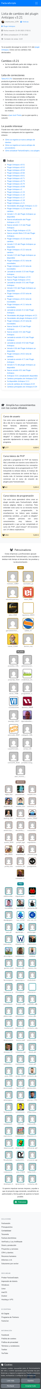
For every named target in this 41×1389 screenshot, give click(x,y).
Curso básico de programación (18, 495)
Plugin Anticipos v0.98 (16, 186)
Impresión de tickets (9, 1281)
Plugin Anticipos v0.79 (16, 184)
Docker (4, 1296)
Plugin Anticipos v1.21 (16, 203)
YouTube (4, 1353)
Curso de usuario (11, 416)
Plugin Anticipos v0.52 (16, 167)
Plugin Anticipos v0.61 (16, 175)
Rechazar (10, 1386)
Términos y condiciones (10, 1346)
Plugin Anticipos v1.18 (16, 200)
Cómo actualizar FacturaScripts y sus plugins (22, 150)
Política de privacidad (9, 1342)
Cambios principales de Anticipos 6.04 (22, 386)
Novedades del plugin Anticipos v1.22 (22, 206)
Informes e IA (6, 1260)
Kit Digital (5, 1313)
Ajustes (30, 1380)
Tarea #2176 (6, 78)
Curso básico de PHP (14, 456)
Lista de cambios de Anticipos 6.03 (21, 384)
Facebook (5, 1335)
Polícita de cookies (8, 1338)
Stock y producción (8, 1245)
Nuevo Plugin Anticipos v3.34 (19, 277)
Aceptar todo (30, 1386)
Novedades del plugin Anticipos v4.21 (22, 315)
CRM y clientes (7, 1252)
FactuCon (5, 1321)
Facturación (5, 1223)
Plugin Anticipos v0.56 (16, 173)
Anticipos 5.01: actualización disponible (22, 376)
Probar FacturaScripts (9, 1277)
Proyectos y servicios (9, 1249)
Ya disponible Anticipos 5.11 (18, 381)
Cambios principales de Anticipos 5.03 (22, 378)
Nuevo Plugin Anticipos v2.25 (19, 230)
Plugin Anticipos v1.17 (16, 197)
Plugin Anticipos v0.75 (16, 181)
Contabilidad (6, 1230)
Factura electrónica (8, 1238)
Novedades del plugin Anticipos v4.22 (22, 318)
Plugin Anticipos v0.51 (16, 164)
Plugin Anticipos (9, 26)
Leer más (10, 1380)
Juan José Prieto (15, 115)
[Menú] (36, 3)
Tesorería (5, 1234)
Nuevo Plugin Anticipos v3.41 (19, 280)
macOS (4, 1292)
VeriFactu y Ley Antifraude (11, 1241)
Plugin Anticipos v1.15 (16, 192)
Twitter (4, 1349)
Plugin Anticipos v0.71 (16, 178)
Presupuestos (7, 1227)
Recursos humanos (8, 1256)
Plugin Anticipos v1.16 (16, 195)
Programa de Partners (10, 1317)
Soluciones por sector (9, 1263)
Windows (5, 1285)
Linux (3, 1288)
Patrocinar (22, 1202)
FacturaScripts (8, 3)
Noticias (26, 22)
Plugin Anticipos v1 (14, 189)
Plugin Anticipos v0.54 (16, 170)
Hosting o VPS (7, 1299)
